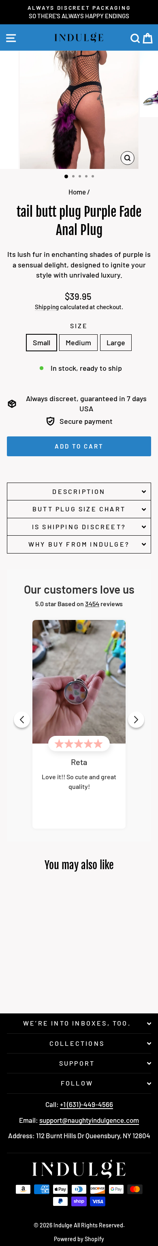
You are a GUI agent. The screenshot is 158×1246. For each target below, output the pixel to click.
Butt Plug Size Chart (79, 509)
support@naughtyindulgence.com (89, 1120)
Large (116, 342)
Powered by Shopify (79, 1238)
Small (41, 342)
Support (77, 1063)
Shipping (47, 306)
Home (77, 192)
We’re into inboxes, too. (77, 1023)
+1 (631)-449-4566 (86, 1104)
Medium (78, 342)
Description (78, 491)
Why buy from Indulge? (79, 544)
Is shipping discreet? (79, 526)
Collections (77, 1043)
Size (79, 325)
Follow (77, 1083)
